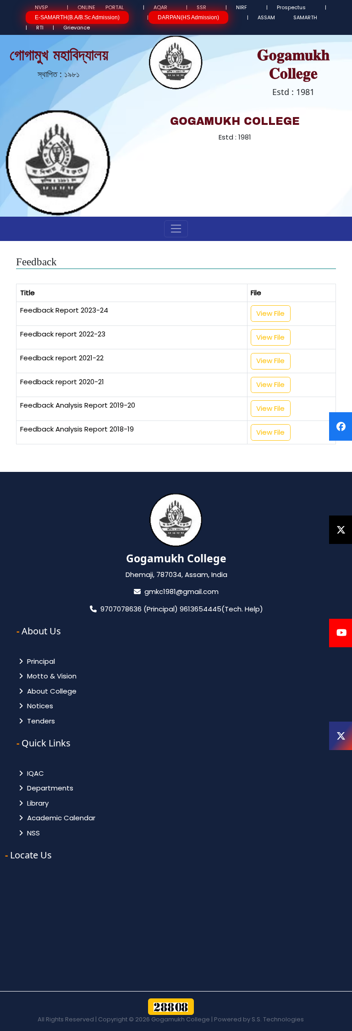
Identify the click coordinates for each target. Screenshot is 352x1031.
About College (50, 691)
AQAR (160, 7)
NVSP (41, 7)
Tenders (39, 721)
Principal (39, 661)
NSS (31, 833)
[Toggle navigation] (176, 229)
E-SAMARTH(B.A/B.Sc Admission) (77, 17)
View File (270, 313)
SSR (201, 7)
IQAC (33, 773)
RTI (40, 27)
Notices (38, 706)
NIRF (241, 7)
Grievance (76, 27)
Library (36, 803)
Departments (48, 788)
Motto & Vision (50, 676)
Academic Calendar (59, 818)
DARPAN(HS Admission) (188, 17)
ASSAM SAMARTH (287, 17)
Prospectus (291, 7)
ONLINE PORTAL (100, 7)
